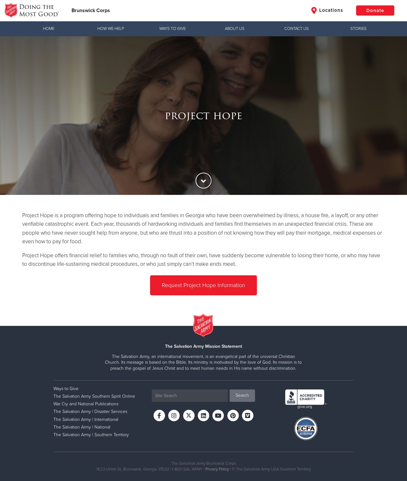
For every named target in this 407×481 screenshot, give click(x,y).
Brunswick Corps (91, 10)
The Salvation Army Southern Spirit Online (94, 396)
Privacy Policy (217, 469)
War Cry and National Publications (85, 404)
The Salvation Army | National (81, 427)
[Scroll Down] (203, 181)
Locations (330, 10)
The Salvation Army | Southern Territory (91, 434)
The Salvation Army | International (85, 419)
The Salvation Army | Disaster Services (90, 411)
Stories (358, 28)
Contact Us (296, 28)
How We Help (110, 28)
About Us (235, 28)
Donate (375, 10)
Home (48, 28)
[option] (203, 115)
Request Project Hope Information (203, 285)
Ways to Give (172, 28)
